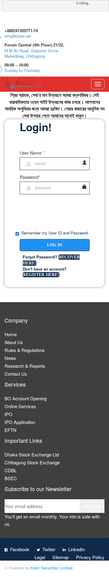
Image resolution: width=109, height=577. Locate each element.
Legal (40, 557)
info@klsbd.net (18, 36)
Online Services (20, 406)
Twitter (48, 549)
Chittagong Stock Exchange (32, 462)
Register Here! (41, 274)
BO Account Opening (26, 398)
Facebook (19, 549)
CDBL (11, 470)
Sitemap (60, 557)
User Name (32, 153)
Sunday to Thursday (22, 70)
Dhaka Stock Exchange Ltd (32, 454)
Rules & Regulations (25, 350)
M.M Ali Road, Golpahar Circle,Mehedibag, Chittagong (32, 53)
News (10, 358)
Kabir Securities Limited (51, 568)
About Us (14, 342)
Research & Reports (25, 366)
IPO (8, 414)
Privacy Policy (90, 557)
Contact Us (16, 373)
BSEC (11, 478)
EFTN (10, 430)
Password (30, 177)
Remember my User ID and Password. (55, 233)
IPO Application (20, 422)
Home (11, 334)
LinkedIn (76, 549)
